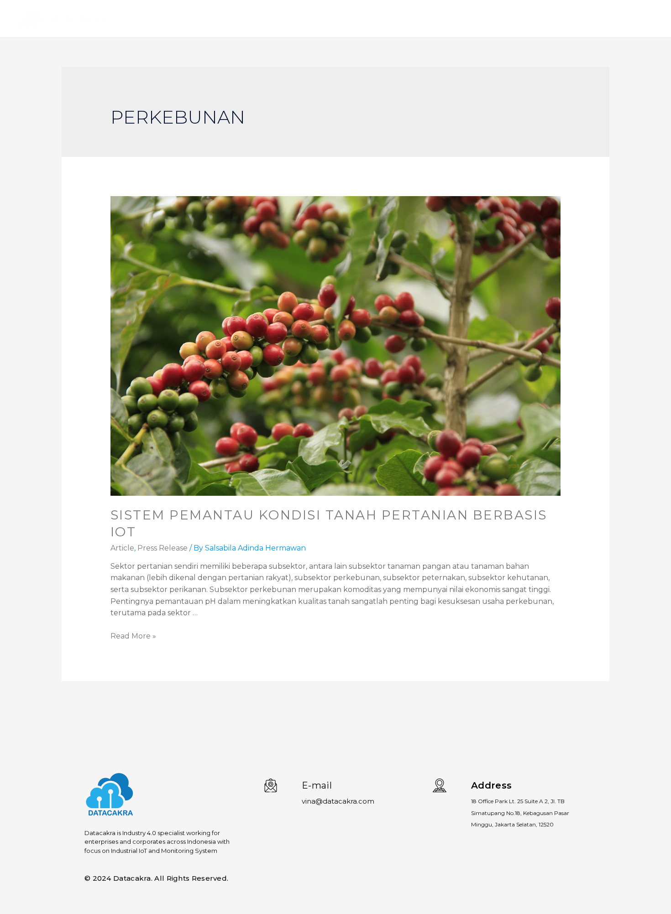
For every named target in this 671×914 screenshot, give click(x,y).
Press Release (162, 548)
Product (540, 18)
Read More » (133, 636)
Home (501, 18)
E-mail (317, 785)
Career (635, 18)
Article (122, 548)
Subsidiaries (589, 18)
